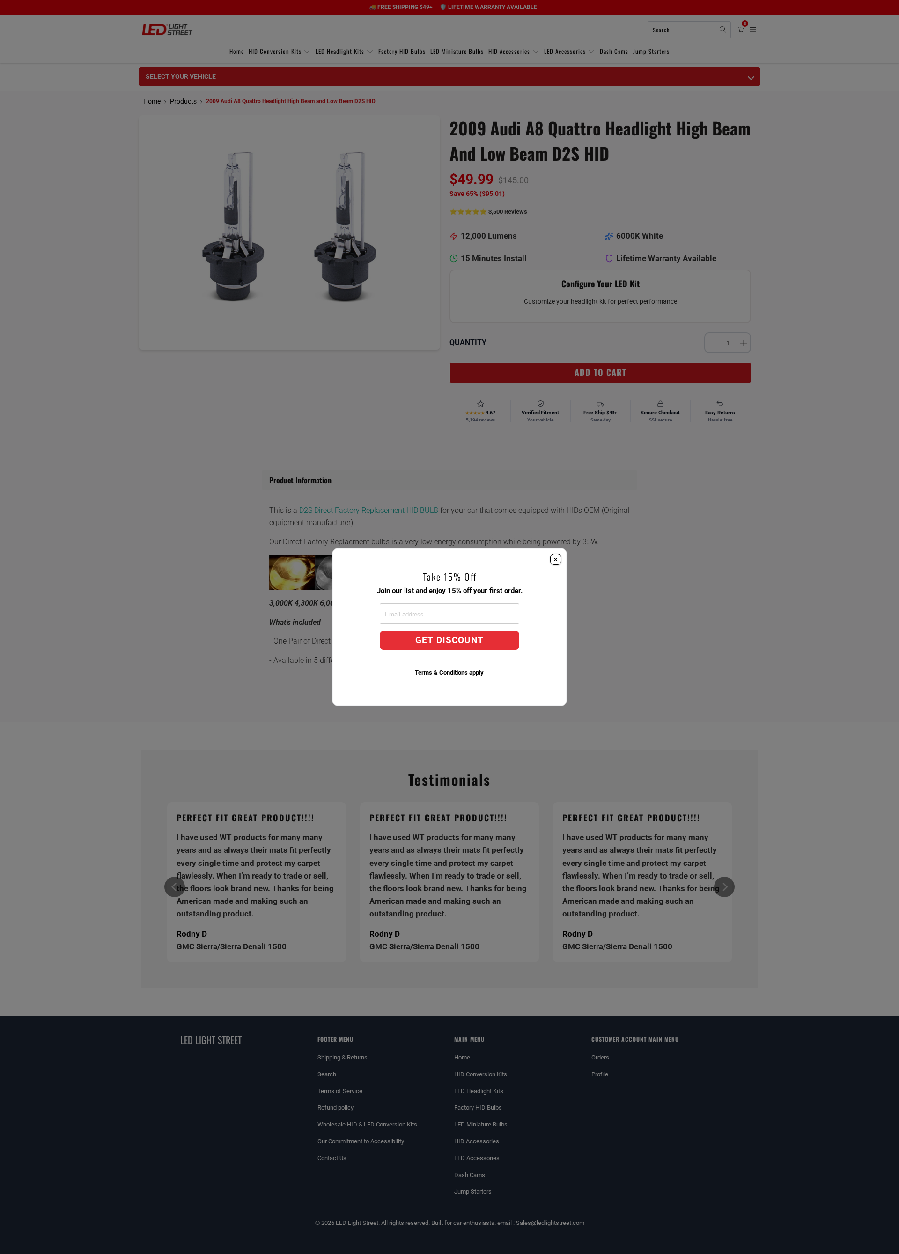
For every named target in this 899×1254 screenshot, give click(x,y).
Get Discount (449, 640)
